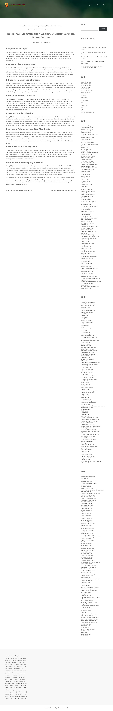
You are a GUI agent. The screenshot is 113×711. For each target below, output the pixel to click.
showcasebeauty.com (87, 163)
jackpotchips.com (86, 559)
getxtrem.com (85, 384)
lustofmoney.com (86, 454)
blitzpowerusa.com (87, 371)
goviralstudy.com (86, 263)
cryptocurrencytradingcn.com (90, 431)
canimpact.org (85, 261)
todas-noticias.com (87, 322)
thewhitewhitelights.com (88, 231)
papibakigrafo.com (87, 258)
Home (105, 5)
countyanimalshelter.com (89, 439)
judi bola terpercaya (16, 688)
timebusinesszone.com (88, 456)
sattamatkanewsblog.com (89, 429)
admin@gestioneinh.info (36, 29)
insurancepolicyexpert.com (89, 164)
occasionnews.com (87, 453)
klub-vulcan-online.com (88, 567)
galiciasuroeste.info (87, 189)
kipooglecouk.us (86, 250)
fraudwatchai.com (86, 515)
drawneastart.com (86, 553)
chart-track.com (86, 199)
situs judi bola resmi (19, 692)
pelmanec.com (85, 307)
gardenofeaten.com (87, 372)
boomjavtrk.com (86, 634)
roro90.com (84, 315)
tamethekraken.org (87, 580)
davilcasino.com (86, 513)
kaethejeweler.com (87, 600)
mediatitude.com (86, 154)
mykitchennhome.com (88, 251)
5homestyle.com (86, 288)
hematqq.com (19, 694)
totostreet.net (85, 512)
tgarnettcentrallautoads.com (90, 144)
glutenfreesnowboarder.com (90, 587)
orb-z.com (84, 361)
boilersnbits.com (86, 366)
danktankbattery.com (87, 396)
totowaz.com (85, 433)
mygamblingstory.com (88, 302)
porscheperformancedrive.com (90, 579)
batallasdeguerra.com (88, 191)
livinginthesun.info (87, 329)
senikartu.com (85, 324)
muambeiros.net (86, 213)
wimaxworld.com (86, 204)
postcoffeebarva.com (87, 349)
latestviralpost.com (87, 367)
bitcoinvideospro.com (87, 335)
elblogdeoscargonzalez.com (89, 218)
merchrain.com (85, 626)
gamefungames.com (87, 528)
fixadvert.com (85, 146)
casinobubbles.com (87, 505)
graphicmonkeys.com (87, 550)
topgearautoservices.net (88, 614)
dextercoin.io (85, 285)
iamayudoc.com (86, 538)
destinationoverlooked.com (89, 446)
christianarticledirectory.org (90, 287)
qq (82, 109)
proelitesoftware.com (87, 560)
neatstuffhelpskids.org (88, 194)
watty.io (83, 327)
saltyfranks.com (86, 174)
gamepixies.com (86, 552)
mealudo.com (85, 397)
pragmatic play (10, 666)
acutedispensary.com (87, 428)
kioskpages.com (86, 592)
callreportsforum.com (88, 629)
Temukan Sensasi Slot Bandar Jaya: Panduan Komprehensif (92, 67)
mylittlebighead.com (87, 540)
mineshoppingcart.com (88, 497)
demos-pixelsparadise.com (89, 153)
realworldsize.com (86, 356)
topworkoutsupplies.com (88, 498)
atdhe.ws (84, 233)
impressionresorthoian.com (89, 418)
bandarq (7, 675)
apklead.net (84, 636)
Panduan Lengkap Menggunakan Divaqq (63, 190)
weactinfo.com (85, 386)
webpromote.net (86, 220)
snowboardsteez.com (87, 377)
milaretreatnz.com (87, 184)
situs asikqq (85, 100)
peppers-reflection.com (88, 458)
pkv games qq (15, 698)
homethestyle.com (86, 522)
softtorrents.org (86, 572)
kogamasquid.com (86, 280)
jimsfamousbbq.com (87, 126)
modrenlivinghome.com (88, 621)
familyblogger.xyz (86, 564)
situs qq (83, 95)
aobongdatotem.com (87, 488)
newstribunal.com (86, 481)
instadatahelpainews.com (89, 622)
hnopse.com (85, 451)
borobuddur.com (86, 525)
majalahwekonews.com (88, 304)
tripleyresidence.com (87, 570)
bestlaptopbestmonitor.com (89, 226)
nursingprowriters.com (88, 424)
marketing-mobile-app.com (89, 391)
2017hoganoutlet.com (88, 305)
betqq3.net (84, 245)
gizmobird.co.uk (86, 131)
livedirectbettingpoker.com (89, 401)
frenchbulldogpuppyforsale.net (91, 278)
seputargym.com (86, 507)
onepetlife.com (85, 604)
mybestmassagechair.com (89, 238)
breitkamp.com (85, 569)
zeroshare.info (85, 181)
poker (24, 656)
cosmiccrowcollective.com (89, 337)
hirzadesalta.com (86, 502)
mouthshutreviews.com (88, 500)
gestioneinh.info (94, 5)
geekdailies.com (86, 624)
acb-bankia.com (86, 409)
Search (83, 24)
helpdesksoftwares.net (88, 476)
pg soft (8, 662)
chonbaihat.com (86, 216)
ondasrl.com (85, 584)
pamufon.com (85, 577)
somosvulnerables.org (88, 574)
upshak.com (85, 413)
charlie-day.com (86, 399)
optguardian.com (86, 510)
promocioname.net (87, 203)
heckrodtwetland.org (87, 235)
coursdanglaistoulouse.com (89, 134)
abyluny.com (85, 632)
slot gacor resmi (20, 673)
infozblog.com (85, 214)
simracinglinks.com (87, 158)
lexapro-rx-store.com (87, 275)
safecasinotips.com (87, 557)
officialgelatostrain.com (88, 599)
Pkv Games (36, 42)
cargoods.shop (85, 332)
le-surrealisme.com (87, 161)
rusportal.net (85, 325)
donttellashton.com (87, 312)
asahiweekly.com (86, 543)
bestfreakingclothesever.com (90, 419)
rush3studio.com (86, 314)
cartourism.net (85, 265)
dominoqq (84, 97)
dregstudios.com (86, 193)
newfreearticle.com (87, 369)
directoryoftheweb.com (88, 310)
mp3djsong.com (86, 132)
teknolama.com (85, 357)
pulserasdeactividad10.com (89, 268)
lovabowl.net (85, 478)
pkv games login (86, 84)
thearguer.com (85, 389)
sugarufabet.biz (86, 610)
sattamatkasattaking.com (89, 602)
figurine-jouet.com (87, 615)
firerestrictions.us (86, 209)
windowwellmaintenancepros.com (91, 461)
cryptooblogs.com (86, 518)
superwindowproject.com (89, 256)
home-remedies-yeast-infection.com (92, 490)
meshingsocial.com (87, 387)
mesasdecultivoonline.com (89, 364)
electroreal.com (86, 492)
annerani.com (85, 176)
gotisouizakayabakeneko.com (90, 340)
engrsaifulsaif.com (87, 533)
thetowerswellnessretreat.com (90, 597)
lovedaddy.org (85, 404)
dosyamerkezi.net (86, 159)
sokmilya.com (85, 631)
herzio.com (84, 317)
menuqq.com (9, 656)
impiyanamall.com (86, 508)
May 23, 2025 (50, 29)
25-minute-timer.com (87, 530)
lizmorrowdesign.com (87, 589)
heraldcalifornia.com (87, 548)
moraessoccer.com (87, 196)
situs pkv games (86, 82)
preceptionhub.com (87, 485)
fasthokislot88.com (87, 555)
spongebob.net (85, 344)
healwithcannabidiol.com (89, 590)
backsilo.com (85, 414)
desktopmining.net (87, 271)
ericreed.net (85, 240)
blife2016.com (85, 585)
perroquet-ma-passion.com (89, 619)
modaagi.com (85, 186)
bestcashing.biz (86, 208)
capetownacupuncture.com (89, 334)
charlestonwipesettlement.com (90, 434)
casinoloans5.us (86, 246)
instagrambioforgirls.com (89, 379)
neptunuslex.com (86, 136)
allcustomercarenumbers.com (90, 562)
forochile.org (85, 198)
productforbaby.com (87, 359)
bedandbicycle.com (87, 547)
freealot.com (85, 542)
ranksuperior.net (86, 443)
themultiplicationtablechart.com (91, 281)
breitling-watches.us (87, 142)
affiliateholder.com (87, 463)
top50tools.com (86, 171)
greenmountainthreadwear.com (91, 426)
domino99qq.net (86, 309)
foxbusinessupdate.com (88, 402)
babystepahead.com (87, 444)
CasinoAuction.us (86, 248)
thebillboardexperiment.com (90, 605)
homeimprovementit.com (89, 480)
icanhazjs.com (85, 260)
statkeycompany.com (87, 166)
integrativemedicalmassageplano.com (93, 406)
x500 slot (24, 664)
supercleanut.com (86, 545)
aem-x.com (84, 517)
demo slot (84, 99)
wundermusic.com (87, 527)
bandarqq (84, 94)
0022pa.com (85, 179)
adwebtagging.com (87, 441)
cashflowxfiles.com (87, 381)
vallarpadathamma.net (88, 354)
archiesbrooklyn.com (87, 211)
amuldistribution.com (88, 523)
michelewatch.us (86, 139)
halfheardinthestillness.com (90, 236)
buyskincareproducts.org (89, 276)
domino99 (14, 658)
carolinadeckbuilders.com (89, 168)
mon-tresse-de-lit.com (88, 609)
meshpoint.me (85, 342)
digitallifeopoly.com (87, 503)
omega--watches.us (87, 141)
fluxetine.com (85, 241)
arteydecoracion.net (87, 223)
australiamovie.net (87, 129)
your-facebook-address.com (89, 617)
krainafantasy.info (86, 320)
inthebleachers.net (87, 273)
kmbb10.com (85, 382)
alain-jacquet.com (86, 339)
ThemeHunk (64, 708)
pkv (82, 102)
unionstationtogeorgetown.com (90, 537)
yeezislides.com (86, 486)
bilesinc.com (85, 183)
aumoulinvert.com (86, 253)
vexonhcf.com (85, 151)
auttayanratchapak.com (88, 347)
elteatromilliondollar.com (89, 351)
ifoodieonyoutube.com (88, 495)
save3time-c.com (86, 149)
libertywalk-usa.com (87, 127)
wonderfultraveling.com (88, 201)
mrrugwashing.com (87, 407)
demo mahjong (85, 89)
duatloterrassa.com (87, 575)
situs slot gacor (16, 662)
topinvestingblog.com (87, 169)
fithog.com (84, 225)
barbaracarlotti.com (87, 270)
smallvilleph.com (86, 188)
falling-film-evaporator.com (89, 421)
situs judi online (86, 92)
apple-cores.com (86, 266)
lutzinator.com (85, 582)
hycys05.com (85, 374)
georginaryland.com (87, 228)
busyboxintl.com (86, 346)
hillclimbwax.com (86, 449)
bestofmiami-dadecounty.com (90, 493)
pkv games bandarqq (87, 112)
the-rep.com (85, 173)
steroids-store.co (86, 221)
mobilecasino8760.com (88, 243)
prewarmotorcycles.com (88, 156)
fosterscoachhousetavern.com (90, 362)
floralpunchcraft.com (87, 392)
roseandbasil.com (86, 230)
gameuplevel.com (86, 520)
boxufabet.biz (85, 612)
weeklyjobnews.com (87, 438)
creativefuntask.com (87, 532)
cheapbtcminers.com (87, 535)
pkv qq (23, 681)
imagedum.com (86, 595)
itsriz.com (84, 330)
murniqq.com (9, 694)
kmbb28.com (85, 627)
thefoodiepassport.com (88, 255)
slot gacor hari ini (86, 90)
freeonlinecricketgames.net (89, 206)
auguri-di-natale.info (87, 137)
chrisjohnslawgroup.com (88, 565)
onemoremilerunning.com (89, 376)
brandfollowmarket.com (88, 436)
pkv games (84, 104)
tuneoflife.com (85, 459)
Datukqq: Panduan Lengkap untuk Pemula (19, 190)
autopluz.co (84, 147)
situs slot (17, 664)
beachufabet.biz (86, 607)
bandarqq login (10, 683)
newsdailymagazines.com (89, 483)
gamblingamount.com (88, 448)
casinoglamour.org (87, 283)
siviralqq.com (85, 416)
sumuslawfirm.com (87, 423)
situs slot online (17, 671)
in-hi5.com (84, 319)
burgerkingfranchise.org (88, 352)
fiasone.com (85, 394)
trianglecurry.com (86, 594)
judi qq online (85, 87)
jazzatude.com (85, 178)
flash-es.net (84, 411)
